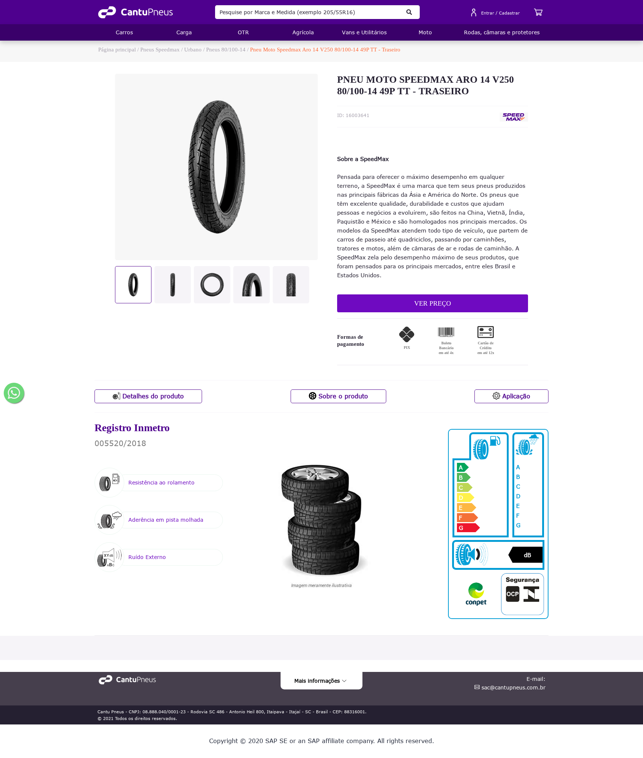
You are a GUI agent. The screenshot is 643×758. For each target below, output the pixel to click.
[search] (409, 12)
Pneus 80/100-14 (226, 50)
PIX (407, 347)
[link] (135, 12)
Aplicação (515, 396)
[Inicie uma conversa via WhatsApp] (14, 393)
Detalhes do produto (152, 396)
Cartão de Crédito (485, 348)
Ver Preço (432, 303)
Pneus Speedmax (160, 50)
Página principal (117, 50)
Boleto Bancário (446, 348)
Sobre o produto (342, 396)
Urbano (193, 50)
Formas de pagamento (350, 340)
